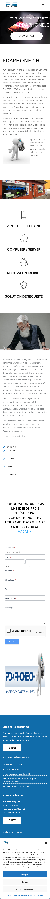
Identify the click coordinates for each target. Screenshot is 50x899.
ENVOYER (12, 641)
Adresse (9, 570)
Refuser (25, 882)
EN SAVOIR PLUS (26, 36)
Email (8, 589)
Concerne (10, 547)
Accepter (25, 874)
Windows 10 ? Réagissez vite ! (16, 786)
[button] (46, 843)
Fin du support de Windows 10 (16, 774)
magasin (25, 531)
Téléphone (10, 598)
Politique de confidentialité (18, 895)
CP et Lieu (10, 579)
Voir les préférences (25, 889)
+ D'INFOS (11, 748)
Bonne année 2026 (11, 769)
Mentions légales (36, 895)
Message (9, 607)
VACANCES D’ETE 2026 (12, 764)
